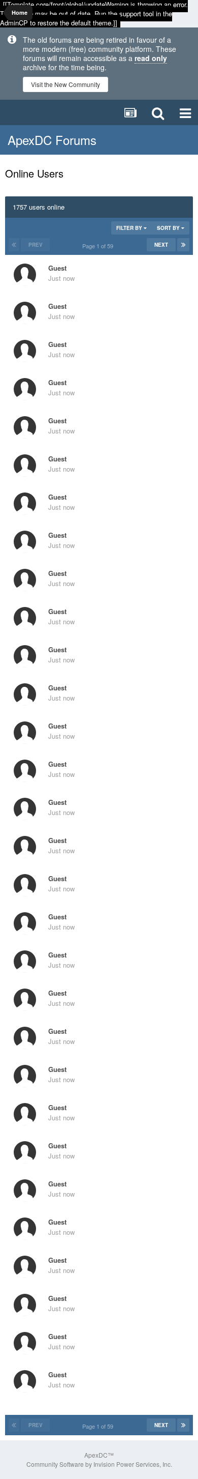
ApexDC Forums (52, 140)
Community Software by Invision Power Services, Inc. (99, 1464)
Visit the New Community (65, 84)
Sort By (169, 227)
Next (161, 244)
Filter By (130, 227)
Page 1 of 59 (99, 246)
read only (151, 58)
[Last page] (183, 244)
